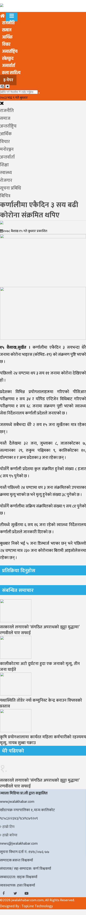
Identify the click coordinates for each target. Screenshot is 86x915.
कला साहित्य (11, 72)
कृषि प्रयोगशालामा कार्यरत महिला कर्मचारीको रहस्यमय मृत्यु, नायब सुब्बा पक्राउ (43, 739)
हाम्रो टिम (8, 827)
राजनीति (8, 23)
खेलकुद (7, 58)
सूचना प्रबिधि (10, 188)
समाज (6, 30)
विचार (6, 44)
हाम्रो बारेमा (10, 835)
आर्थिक (7, 37)
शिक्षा (4, 165)
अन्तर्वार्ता (8, 65)
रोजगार (6, 180)
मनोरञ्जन (7, 149)
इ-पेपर (8, 80)
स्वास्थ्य (6, 173)
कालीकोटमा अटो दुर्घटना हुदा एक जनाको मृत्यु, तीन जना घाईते (40, 666)
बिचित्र (5, 196)
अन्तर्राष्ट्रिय (9, 51)
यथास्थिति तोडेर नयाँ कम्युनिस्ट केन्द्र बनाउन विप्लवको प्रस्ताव (41, 703)
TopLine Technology (37, 906)
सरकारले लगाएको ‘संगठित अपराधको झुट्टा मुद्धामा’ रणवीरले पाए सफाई (40, 629)
